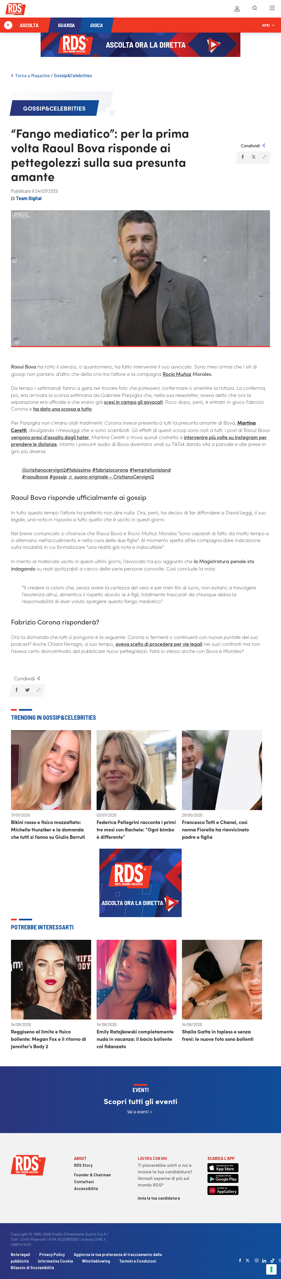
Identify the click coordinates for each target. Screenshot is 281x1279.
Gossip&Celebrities (73, 75)
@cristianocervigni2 (44, 469)
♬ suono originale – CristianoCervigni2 (111, 476)
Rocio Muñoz (177, 373)
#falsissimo (78, 469)
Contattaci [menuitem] (84, 1181)
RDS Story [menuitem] (83, 1165)
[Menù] (272, 9)
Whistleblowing (96, 1260)
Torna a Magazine (32, 75)
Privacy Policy (52, 1254)
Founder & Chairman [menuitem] (92, 1174)
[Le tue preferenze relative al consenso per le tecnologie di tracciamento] (271, 1269)
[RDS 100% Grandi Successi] (15, 10)
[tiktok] (272, 1260)
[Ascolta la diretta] (8, 25)
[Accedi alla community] (237, 8)
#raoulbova (35, 476)
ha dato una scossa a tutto (62, 408)
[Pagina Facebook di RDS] (240, 1260)
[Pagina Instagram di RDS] (256, 1260)
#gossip (58, 476)
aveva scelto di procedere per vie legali (159, 643)
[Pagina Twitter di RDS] (247, 1260)
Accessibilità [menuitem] (86, 1188)
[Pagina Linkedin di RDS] (264, 1260)
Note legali (21, 1254)
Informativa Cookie (55, 1260)
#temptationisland (150, 469)
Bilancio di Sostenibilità (32, 1267)
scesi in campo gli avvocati (133, 401)
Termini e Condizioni (137, 1260)
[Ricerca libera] (254, 9)
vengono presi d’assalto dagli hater (50, 437)
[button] (242, 156)
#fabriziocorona (110, 469)
